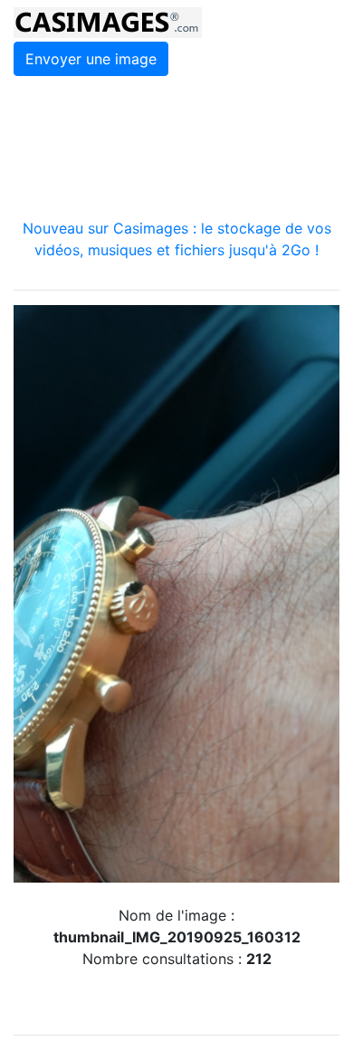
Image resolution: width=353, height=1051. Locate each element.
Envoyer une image (91, 59)
